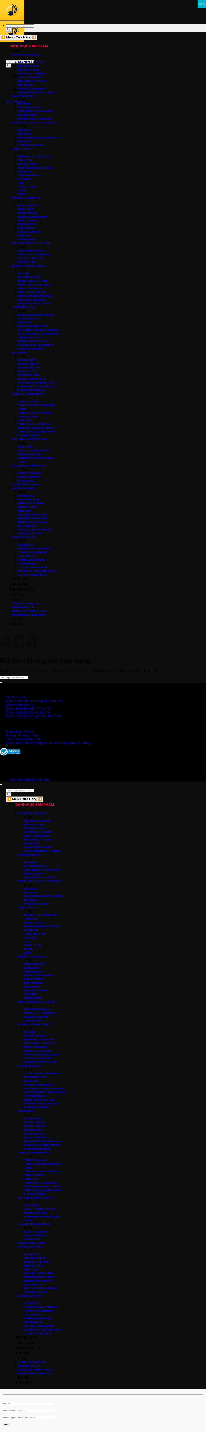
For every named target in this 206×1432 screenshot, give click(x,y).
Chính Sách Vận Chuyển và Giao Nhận (34, 716)
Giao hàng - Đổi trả (20, 731)
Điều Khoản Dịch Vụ (20, 705)
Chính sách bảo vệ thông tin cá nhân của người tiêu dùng (48, 743)
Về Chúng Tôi (15, 697)
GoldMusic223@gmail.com (29, 779)
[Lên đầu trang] (1, 784)
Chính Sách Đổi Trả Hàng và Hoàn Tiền (34, 701)
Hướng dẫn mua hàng (22, 735)
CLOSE (202, 4)
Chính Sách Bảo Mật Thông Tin (29, 708)
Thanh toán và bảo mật (23, 739)
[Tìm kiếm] (8, 65)
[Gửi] (1, 682)
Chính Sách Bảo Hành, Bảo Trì (28, 712)
